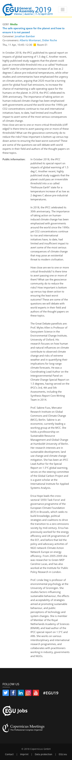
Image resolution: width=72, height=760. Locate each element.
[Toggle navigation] (62, 10)
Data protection (43, 754)
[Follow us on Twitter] (6, 693)
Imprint (24, 754)
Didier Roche (49, 40)
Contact (9, 754)
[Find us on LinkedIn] (21, 693)
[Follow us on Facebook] (13, 693)
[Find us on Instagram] (28, 693)
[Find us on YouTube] (36, 693)
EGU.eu (63, 754)
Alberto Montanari (30, 40)
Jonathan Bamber (25, 36)
